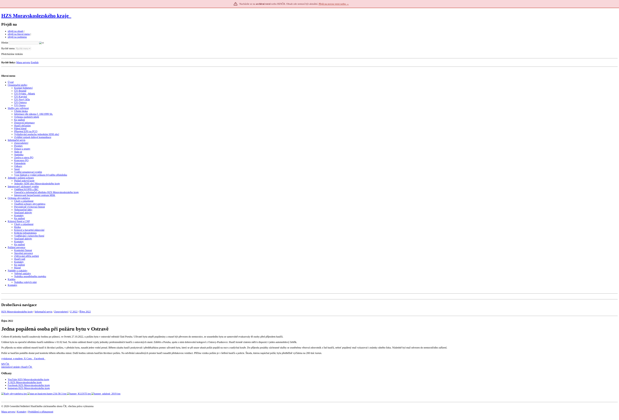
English (35, 62)
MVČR (5, 364)
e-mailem (18, 358)
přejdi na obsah (15, 31)
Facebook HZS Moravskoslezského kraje (29, 385)
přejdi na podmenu (17, 37)
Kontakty (21, 411)
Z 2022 (74, 311)
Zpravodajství (61, 311)
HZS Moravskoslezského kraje (35, 16)
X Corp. (28, 358)
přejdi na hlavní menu (19, 34)
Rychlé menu (8, 48)
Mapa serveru (23, 62)
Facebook (39, 358)
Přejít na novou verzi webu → (334, 4)
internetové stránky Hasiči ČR (16, 367)
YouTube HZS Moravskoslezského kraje (28, 379)
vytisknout (6, 358)
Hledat (4, 42)
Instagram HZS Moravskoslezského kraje (29, 388)
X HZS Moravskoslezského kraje (25, 382)
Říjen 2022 (85, 311)
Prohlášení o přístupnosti (40, 411)
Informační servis (43, 311)
